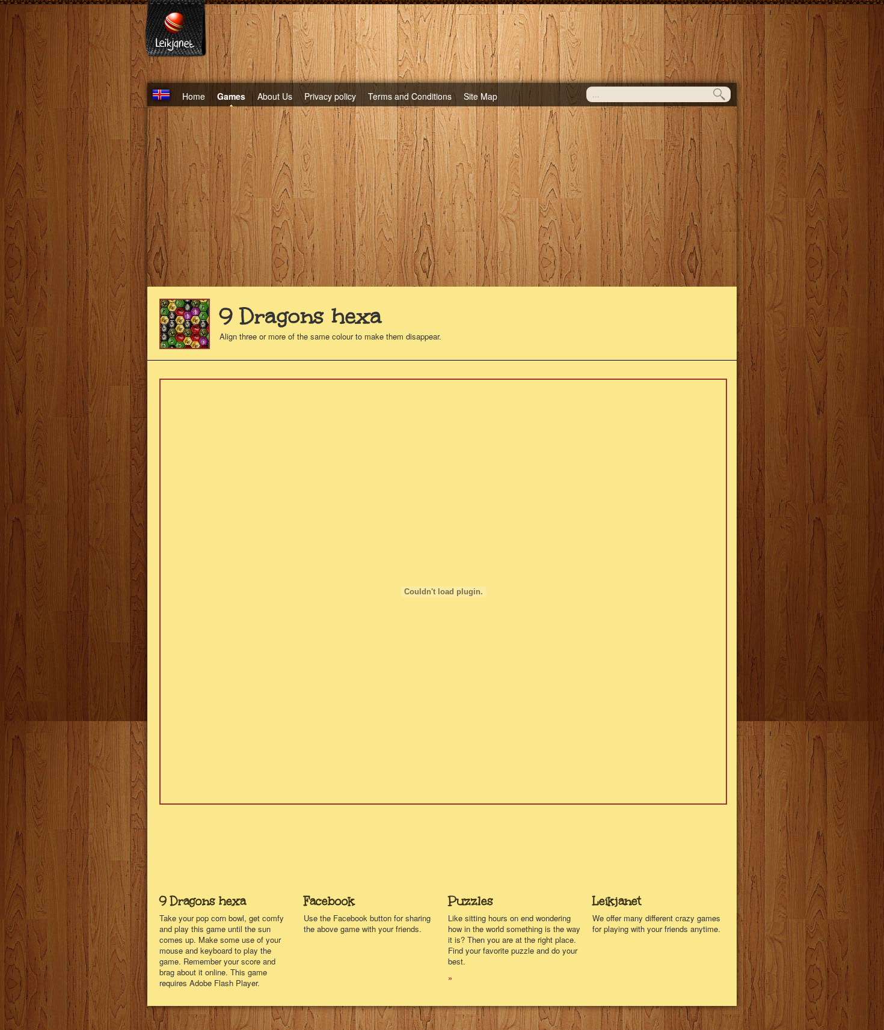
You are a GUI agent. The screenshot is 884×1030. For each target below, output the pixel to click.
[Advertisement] (442, 196)
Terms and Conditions (410, 96)
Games (231, 96)
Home (193, 96)
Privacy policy (330, 96)
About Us (274, 96)
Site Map (480, 96)
